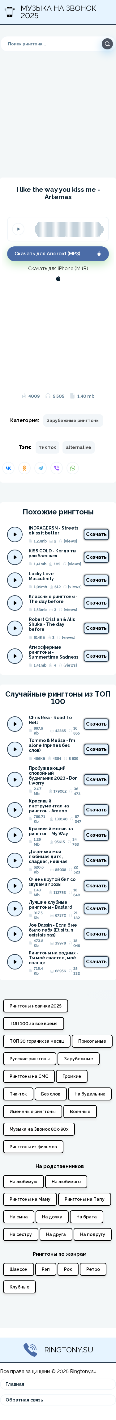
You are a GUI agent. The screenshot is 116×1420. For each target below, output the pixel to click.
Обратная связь (24, 1400)
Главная (15, 1384)
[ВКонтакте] (8, 468)
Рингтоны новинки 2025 (36, 1005)
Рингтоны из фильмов (33, 1146)
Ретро (93, 1269)
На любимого (66, 1181)
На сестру (21, 1234)
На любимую (23, 1181)
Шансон (19, 1269)
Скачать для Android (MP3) (47, 254)
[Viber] (56, 468)
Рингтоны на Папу (85, 1199)
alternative (78, 447)
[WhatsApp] (73, 468)
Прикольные (92, 1041)
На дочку (52, 1216)
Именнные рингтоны (33, 1111)
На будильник (90, 1093)
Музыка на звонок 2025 (58, 12)
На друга (56, 1234)
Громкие (71, 1076)
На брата (86, 1216)
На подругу (92, 1234)
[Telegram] (40, 468)
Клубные (19, 1286)
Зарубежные (78, 1058)
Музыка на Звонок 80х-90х (39, 1129)
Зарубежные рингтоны (73, 420)
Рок (68, 1269)
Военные (80, 1111)
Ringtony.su (68, 1349)
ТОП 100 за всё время (34, 1023)
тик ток (47, 447)
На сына (19, 1216)
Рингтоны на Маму (30, 1199)
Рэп (46, 1269)
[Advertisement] (58, 110)
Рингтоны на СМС (29, 1076)
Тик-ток (18, 1093)
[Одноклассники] (24, 468)
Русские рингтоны (30, 1058)
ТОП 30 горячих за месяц (37, 1041)
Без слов (50, 1093)
